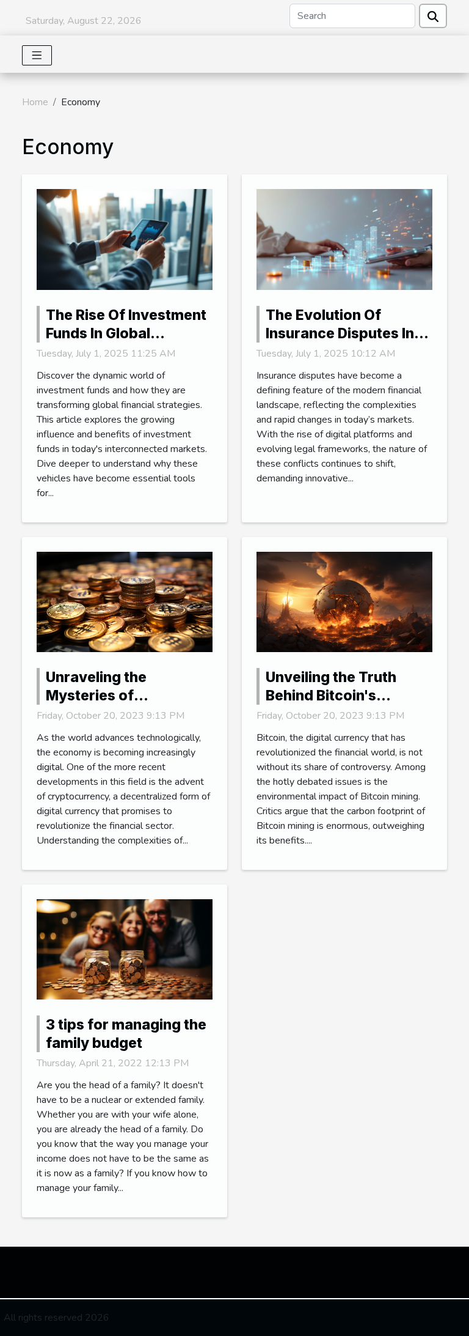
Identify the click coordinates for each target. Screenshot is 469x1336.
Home (35, 102)
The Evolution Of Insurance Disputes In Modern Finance (340, 333)
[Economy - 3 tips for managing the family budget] (125, 949)
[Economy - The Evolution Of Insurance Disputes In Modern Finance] (344, 238)
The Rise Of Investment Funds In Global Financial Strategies (126, 333)
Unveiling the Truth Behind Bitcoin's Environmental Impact (341, 695)
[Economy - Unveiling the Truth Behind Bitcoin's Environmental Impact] (344, 601)
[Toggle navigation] (37, 55)
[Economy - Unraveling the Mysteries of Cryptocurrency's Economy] (125, 601)
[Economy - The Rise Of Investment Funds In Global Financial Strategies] (125, 238)
